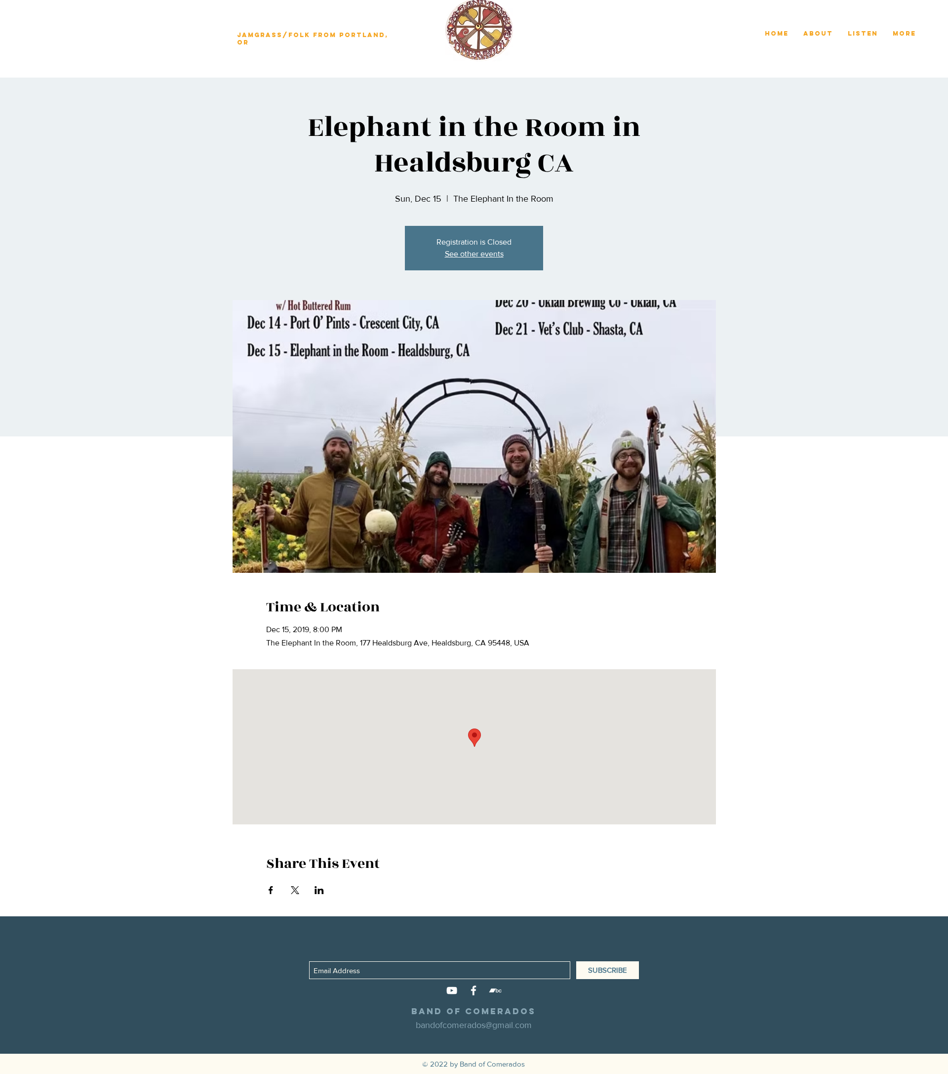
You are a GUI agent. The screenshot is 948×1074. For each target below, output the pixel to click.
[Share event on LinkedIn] (319, 890)
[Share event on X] (295, 890)
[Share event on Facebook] (271, 890)
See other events (474, 254)
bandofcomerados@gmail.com (474, 1025)
